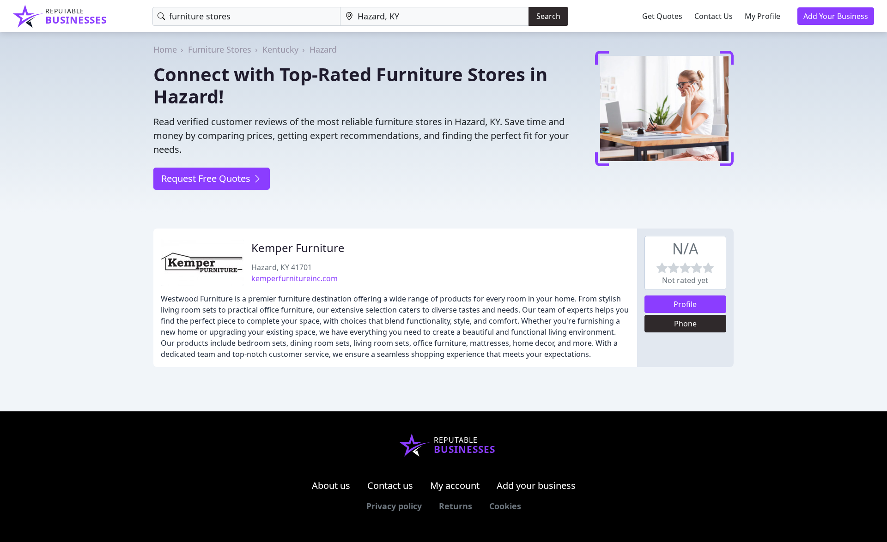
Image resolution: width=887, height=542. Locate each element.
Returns (455, 506)
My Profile (762, 16)
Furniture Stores (219, 49)
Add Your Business (835, 16)
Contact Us (713, 16)
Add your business (536, 485)
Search (548, 16)
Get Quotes (662, 16)
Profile (685, 304)
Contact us (390, 485)
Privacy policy (394, 506)
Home (165, 49)
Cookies (505, 506)
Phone (685, 324)
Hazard (323, 49)
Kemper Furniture (298, 247)
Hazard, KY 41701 (281, 267)
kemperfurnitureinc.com (294, 278)
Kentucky (280, 49)
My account (455, 485)
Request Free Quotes (207, 178)
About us (331, 485)
